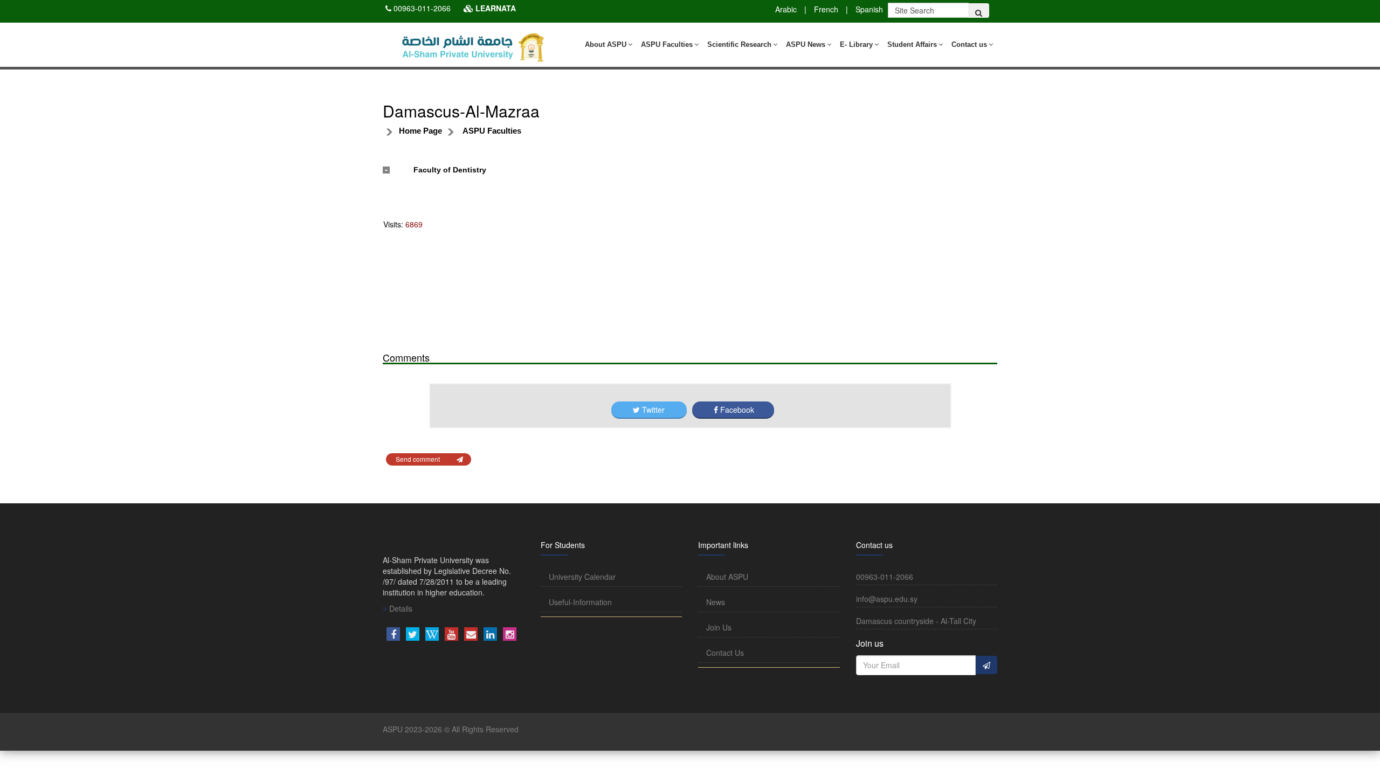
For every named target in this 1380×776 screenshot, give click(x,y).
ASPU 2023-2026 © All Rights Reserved (451, 729)
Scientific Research (739, 44)
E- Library (856, 44)
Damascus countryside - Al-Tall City (916, 620)
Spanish (869, 9)
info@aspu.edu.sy (886, 598)
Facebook (736, 409)
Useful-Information (580, 602)
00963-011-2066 (422, 8)
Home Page (420, 130)
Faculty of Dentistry (449, 169)
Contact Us (725, 652)
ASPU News (805, 44)
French (826, 9)
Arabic (786, 9)
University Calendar (582, 576)
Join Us (719, 627)
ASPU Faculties (667, 44)
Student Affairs (912, 44)
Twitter (653, 409)
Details (399, 608)
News (715, 602)
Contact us (969, 44)
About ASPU (605, 44)
